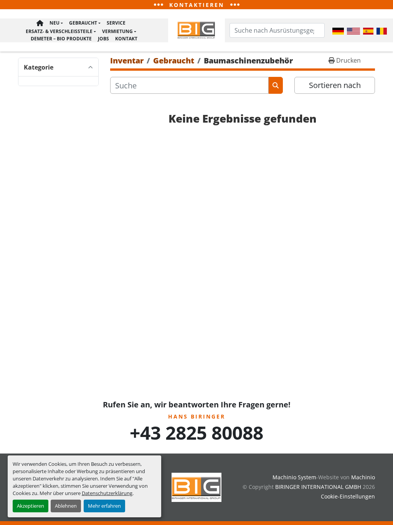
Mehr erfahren (104, 505)
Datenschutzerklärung (107, 493)
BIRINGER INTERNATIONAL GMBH (318, 486)
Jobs (103, 38)
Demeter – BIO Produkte (61, 38)
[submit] (276, 85)
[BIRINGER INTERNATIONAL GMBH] (196, 486)
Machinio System (294, 477)
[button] (56, 23)
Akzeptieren (30, 505)
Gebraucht (83, 23)
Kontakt (126, 38)
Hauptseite (39, 23)
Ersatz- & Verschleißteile (59, 31)
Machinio (363, 477)
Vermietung (117, 31)
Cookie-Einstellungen (348, 496)
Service (116, 23)
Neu (54, 23)
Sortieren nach (335, 85)
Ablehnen (66, 505)
